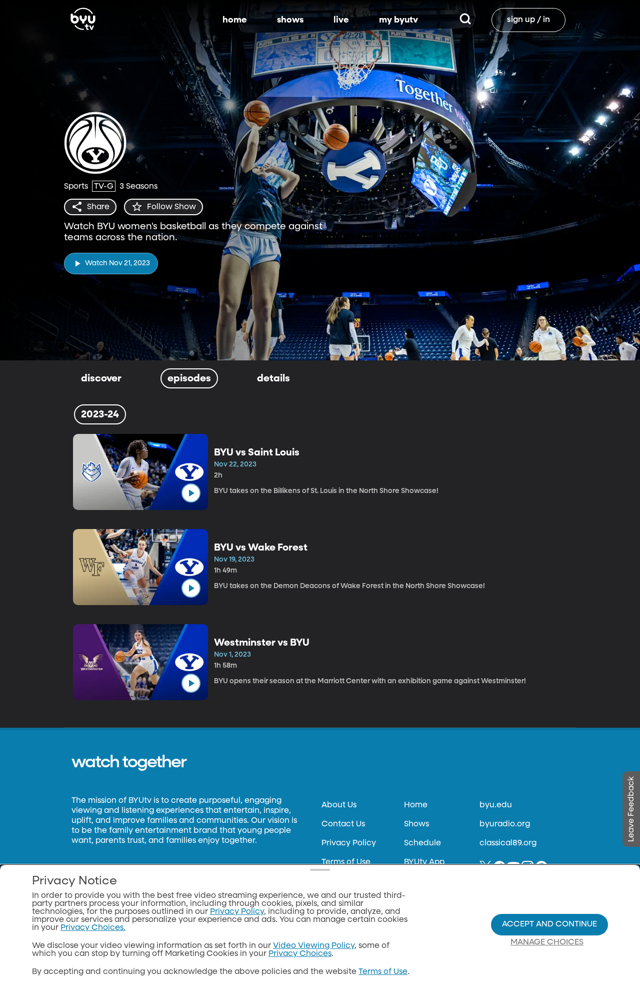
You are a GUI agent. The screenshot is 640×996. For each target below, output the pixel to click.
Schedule (422, 843)
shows (290, 20)
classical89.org (508, 843)
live (341, 20)
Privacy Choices (300, 954)
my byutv (398, 20)
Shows (416, 824)
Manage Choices (547, 942)
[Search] (465, 20)
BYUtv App (424, 862)
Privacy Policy (349, 843)
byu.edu (496, 805)
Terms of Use (346, 862)
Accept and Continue (549, 924)
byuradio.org (505, 824)
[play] (191, 493)
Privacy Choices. (93, 928)
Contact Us (343, 824)
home (234, 20)
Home (416, 805)
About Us (339, 805)
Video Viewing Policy (313, 946)
